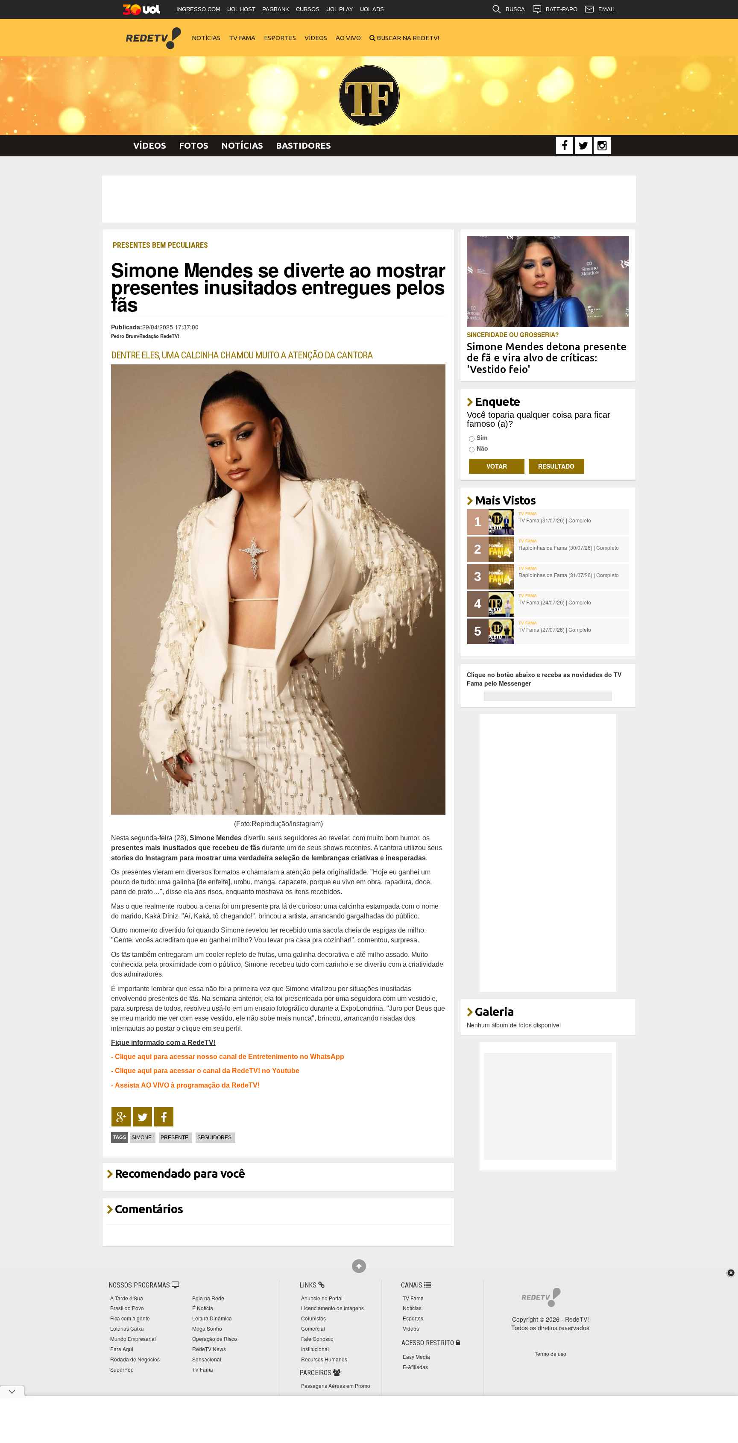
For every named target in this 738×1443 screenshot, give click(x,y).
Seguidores (214, 1138)
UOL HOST (241, 9)
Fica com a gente (130, 1318)
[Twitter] (583, 145)
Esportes (280, 37)
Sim (482, 437)
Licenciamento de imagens (332, 1307)
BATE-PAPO (561, 9)
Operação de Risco (214, 1338)
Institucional (315, 1348)
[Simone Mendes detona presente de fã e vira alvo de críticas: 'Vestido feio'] (548, 280)
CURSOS (307, 9)
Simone (142, 1138)
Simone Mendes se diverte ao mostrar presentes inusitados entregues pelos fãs (278, 286)
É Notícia (202, 1307)
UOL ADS (372, 9)
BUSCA (515, 9)
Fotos (193, 145)
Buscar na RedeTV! (407, 37)
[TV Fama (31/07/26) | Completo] (501, 522)
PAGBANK (275, 9)
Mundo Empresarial (133, 1338)
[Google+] (121, 1117)
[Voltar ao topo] (359, 1266)
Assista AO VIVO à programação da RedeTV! (187, 1085)
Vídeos (316, 37)
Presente (174, 1138)
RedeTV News (209, 1348)
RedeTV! (153, 32)
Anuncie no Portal (322, 1298)
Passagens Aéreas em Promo (335, 1385)
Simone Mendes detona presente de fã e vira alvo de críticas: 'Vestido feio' (547, 358)
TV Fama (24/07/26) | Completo (554, 602)
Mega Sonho (207, 1328)
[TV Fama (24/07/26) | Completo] (501, 604)
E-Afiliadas (415, 1366)
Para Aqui (121, 1348)
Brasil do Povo (127, 1307)
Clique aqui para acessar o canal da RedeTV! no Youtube (207, 1070)
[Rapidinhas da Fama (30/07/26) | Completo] (501, 549)
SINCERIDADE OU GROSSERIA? (513, 334)
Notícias (206, 37)
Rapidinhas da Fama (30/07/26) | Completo (568, 547)
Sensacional (206, 1359)
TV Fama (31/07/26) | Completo (554, 520)
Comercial (313, 1328)
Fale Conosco (317, 1338)
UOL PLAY (339, 9)
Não (482, 448)
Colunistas (313, 1318)
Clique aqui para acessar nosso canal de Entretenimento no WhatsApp (229, 1056)
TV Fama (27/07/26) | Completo (554, 629)
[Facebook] (564, 145)
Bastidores (303, 145)
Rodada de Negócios (135, 1359)
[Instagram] (602, 145)
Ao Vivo (348, 37)
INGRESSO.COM (198, 9)
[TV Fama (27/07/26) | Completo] (501, 631)
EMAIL (606, 9)
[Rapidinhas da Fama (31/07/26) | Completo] (501, 577)
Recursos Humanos (324, 1359)
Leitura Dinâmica (212, 1318)
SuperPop (122, 1369)
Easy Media (416, 1356)
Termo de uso (550, 1353)
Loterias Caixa (127, 1328)
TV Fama (242, 37)
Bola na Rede (208, 1298)
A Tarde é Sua (126, 1298)
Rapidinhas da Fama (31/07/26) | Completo (568, 574)
